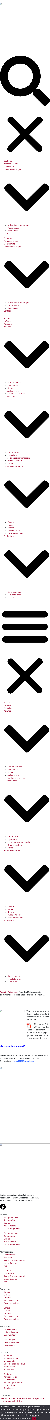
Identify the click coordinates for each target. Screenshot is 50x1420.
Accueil (7, 318)
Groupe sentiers (14, 382)
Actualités (8, 324)
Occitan (10, 388)
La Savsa (7, 321)
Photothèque (13, 228)
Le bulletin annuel (15, 594)
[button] (25, 81)
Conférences (13, 452)
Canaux (10, 522)
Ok (34, 1418)
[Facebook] (3, 1207)
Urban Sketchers (14, 460)
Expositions (12, 455)
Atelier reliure (13, 391)
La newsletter (13, 597)
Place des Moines (15, 533)
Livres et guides (14, 592)
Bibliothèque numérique (18, 225)
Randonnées (12, 385)
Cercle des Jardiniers (16, 393)
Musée (10, 525)
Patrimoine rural (14, 530)
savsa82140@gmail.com (24, 1061)
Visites (10, 463)
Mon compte (9, 166)
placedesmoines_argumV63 (12, 1046)
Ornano (10, 527)
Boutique (8, 161)
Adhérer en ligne (11, 163)
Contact (7, 233)
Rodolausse (12, 230)
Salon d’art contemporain (18, 458)
